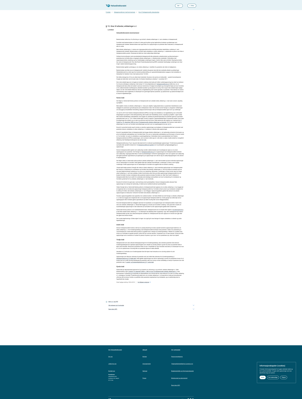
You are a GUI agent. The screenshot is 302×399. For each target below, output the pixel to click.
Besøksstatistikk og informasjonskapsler (182, 371)
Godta (262, 377)
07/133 (144, 140)
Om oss (110, 356)
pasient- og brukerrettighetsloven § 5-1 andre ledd (140, 262)
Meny (192, 5)
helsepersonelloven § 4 (163, 84)
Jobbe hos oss (112, 364)
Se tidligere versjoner (143, 282)
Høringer (145, 371)
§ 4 (131, 273)
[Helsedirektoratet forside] (117, 5)
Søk (178, 5)
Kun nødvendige (273, 377)
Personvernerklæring (177, 356)
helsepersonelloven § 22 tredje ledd (126, 258)
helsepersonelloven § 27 (148, 152)
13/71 (169, 124)
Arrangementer (147, 364)
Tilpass (284, 377)
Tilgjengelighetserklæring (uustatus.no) (182, 364)
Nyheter (145, 356)
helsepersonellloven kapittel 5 (146, 145)
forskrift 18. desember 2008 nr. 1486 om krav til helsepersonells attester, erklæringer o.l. (153, 271)
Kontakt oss (111, 371)
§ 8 (138, 275)
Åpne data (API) (175, 385)
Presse (144, 378)
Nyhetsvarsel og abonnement (179, 378)
